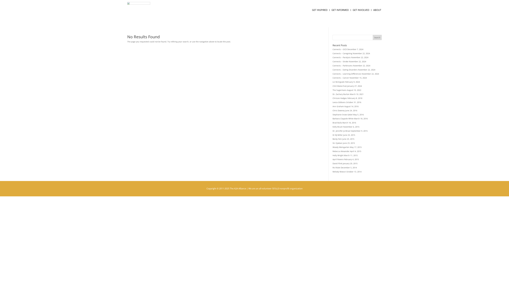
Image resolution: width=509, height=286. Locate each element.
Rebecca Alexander (341, 151)
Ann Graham (338, 106)
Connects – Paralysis (342, 57)
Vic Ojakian (337, 143)
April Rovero (338, 159)
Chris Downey (339, 110)
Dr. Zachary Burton (341, 94)
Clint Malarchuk (340, 86)
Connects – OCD (340, 49)
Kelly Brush (338, 127)
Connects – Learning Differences (347, 74)
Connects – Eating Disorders (345, 69)
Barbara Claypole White (343, 118)
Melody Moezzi (339, 171)
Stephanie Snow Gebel (343, 114)
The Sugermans (339, 90)
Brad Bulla (337, 122)
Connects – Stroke (340, 61)
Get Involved (361, 10)
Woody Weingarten (341, 147)
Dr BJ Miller (338, 135)
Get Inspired (320, 10)
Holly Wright (338, 155)
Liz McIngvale (339, 82)
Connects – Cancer (341, 78)
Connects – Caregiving (342, 53)
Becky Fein (337, 139)
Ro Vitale (336, 167)
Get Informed (340, 10)
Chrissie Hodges (340, 98)
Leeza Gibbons (339, 102)
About (377, 10)
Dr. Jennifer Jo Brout (341, 131)
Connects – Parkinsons (342, 65)
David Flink (337, 163)
